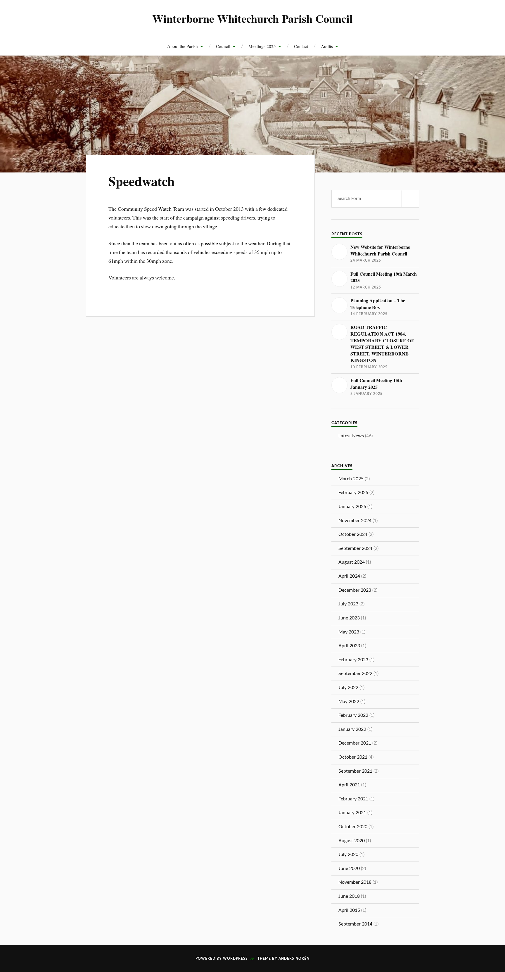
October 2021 (352, 757)
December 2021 (354, 743)
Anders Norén (294, 958)
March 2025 (351, 478)
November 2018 (354, 882)
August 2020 (351, 840)
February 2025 (353, 492)
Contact (301, 46)
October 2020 (352, 826)
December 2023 (354, 590)
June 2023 (349, 618)
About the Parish (182, 46)
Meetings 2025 (262, 46)
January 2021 (352, 812)
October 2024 (352, 534)
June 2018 (349, 896)
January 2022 (352, 729)
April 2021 (349, 785)
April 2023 (349, 645)
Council (223, 46)
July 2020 (348, 854)
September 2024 (355, 548)
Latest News (351, 436)
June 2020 (349, 868)
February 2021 (353, 799)
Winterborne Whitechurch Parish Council (252, 18)
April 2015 (349, 910)
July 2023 (348, 604)
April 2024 (349, 576)
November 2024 (354, 520)
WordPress (235, 958)
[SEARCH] (410, 199)
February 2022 (353, 715)
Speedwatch (141, 181)
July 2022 (348, 687)
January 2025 (352, 506)
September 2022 (355, 673)
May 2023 (348, 632)
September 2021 (355, 771)
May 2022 (348, 701)
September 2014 (355, 924)
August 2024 (351, 562)
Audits (327, 46)
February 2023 (353, 659)
